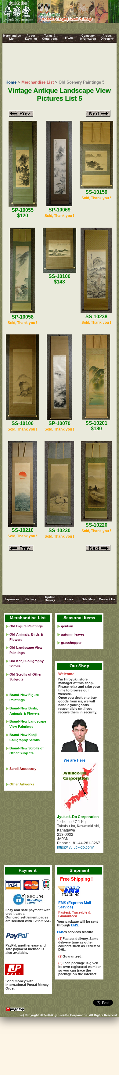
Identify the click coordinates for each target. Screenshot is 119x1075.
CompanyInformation (88, 37)
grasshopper (71, 642)
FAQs (69, 37)
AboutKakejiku (31, 37)
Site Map (88, 599)
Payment (28, 870)
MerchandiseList (12, 37)
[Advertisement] (59, 61)
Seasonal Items (79, 617)
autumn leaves (73, 634)
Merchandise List (37, 82)
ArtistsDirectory (107, 37)
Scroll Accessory (22, 768)
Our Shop (79, 665)
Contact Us (107, 599)
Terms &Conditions (50, 37)
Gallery (30, 599)
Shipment (79, 870)
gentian (67, 626)
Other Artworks (21, 784)
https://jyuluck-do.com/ (75, 847)
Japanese (12, 599)
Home (10, 82)
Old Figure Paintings (26, 626)
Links (69, 599)
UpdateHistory (50, 599)
